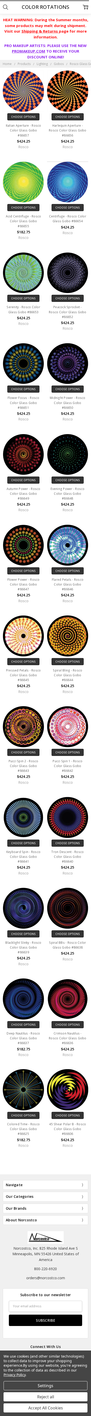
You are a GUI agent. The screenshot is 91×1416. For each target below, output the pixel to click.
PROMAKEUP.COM (28, 51)
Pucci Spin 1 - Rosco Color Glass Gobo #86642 (67, 766)
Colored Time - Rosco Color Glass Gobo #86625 (23, 1129)
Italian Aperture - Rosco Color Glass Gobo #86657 (23, 130)
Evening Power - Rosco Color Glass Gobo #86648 (67, 494)
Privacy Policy (15, 1374)
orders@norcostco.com (45, 1277)
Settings (45, 1385)
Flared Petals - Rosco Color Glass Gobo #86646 (67, 584)
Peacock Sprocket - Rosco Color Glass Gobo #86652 (67, 312)
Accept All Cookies (45, 1408)
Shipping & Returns (40, 31)
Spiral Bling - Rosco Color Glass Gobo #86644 (67, 675)
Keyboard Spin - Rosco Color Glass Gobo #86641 (23, 857)
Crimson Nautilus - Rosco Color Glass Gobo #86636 (67, 1038)
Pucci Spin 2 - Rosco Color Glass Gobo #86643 (23, 766)
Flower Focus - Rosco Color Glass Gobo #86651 (23, 403)
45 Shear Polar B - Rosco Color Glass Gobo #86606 (67, 1129)
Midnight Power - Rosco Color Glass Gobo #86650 (67, 403)
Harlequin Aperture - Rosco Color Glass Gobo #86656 (67, 130)
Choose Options (23, 117)
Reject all (45, 1397)
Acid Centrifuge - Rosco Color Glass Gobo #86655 (23, 221)
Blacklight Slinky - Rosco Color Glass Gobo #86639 (23, 947)
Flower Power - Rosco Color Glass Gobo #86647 (23, 584)
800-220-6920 (45, 1268)
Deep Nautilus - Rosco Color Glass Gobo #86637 (23, 1038)
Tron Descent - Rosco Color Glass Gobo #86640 (67, 857)
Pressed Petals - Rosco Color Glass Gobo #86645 (23, 675)
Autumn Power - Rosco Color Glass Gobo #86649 (23, 494)
